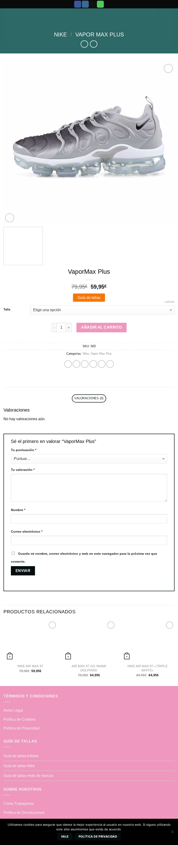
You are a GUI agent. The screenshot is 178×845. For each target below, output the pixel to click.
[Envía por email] (93, 364)
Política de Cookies (19, 719)
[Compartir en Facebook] (76, 364)
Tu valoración (23, 470)
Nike (60, 34)
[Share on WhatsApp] (68, 364)
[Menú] (172, 14)
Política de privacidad (98, 836)
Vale (65, 836)
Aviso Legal (13, 710)
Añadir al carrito (101, 327)
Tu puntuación (23, 450)
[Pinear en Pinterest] (101, 364)
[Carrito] (159, 14)
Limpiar (170, 301)
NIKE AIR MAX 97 (30, 666)
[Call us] (100, 4)
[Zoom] (9, 217)
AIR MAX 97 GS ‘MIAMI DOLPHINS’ (89, 668)
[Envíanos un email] (92, 4)
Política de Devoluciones (23, 813)
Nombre (18, 510)
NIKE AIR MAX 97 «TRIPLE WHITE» (147, 668)
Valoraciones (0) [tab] (88, 398)
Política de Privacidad (21, 728)
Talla (6, 309)
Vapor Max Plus (99, 34)
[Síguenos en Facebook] (77, 4)
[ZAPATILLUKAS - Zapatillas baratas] (89, 11)
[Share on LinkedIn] (110, 364)
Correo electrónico (26, 531)
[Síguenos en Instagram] (85, 4)
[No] (172, 833)
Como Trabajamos (18, 803)
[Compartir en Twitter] (85, 364)
